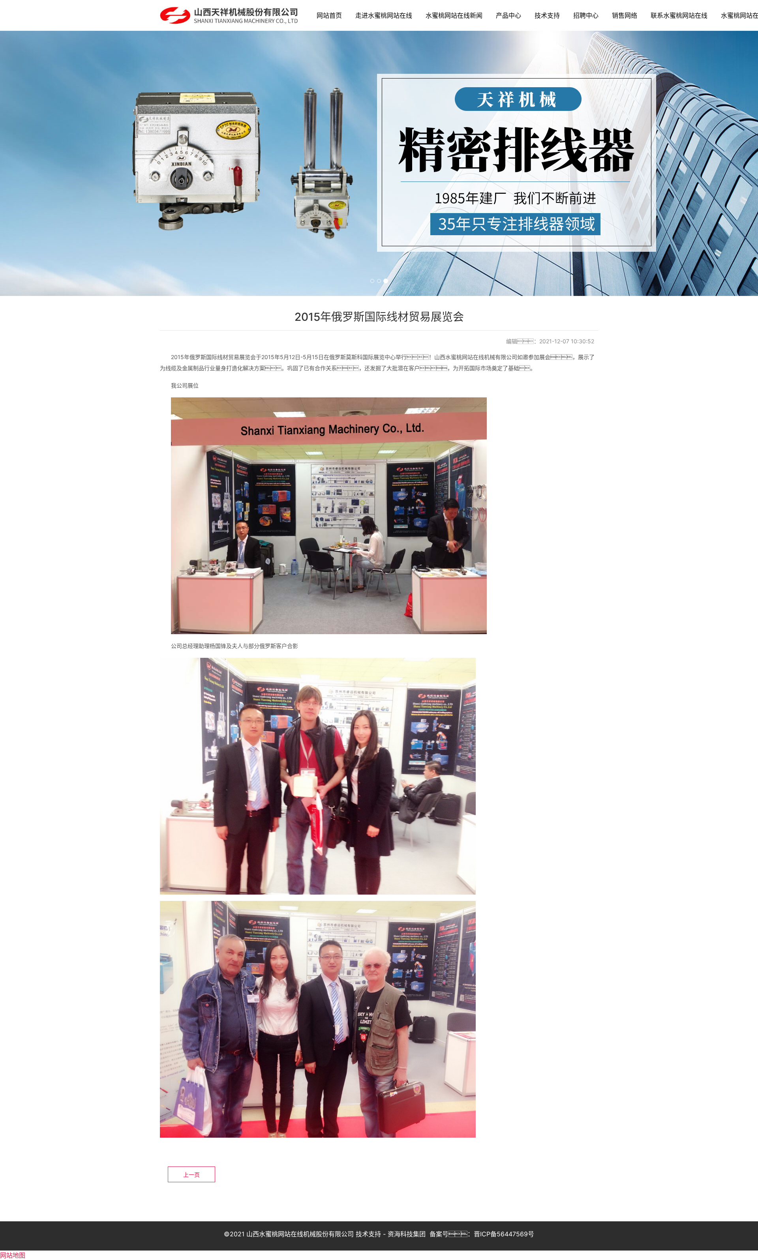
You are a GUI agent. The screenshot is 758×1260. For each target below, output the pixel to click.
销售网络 (624, 15)
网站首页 (329, 15)
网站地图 (12, 1255)
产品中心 (508, 15)
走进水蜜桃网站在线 (383, 15)
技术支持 (547, 15)
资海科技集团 (407, 1234)
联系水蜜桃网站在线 (679, 15)
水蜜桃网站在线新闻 (454, 15)
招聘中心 (586, 15)
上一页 (191, 1174)
